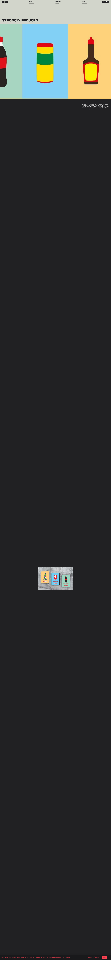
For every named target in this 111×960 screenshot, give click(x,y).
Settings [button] (90, 957)
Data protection (66, 957)
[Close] (109, 957)
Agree (104, 957)
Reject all (97, 957)
